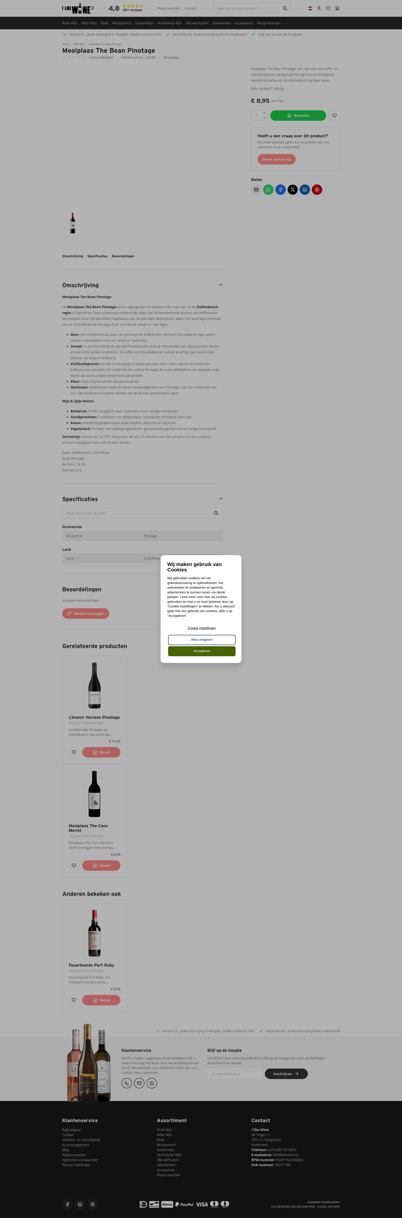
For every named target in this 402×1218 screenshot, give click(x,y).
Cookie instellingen (202, 628)
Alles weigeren (202, 640)
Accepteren (201, 651)
